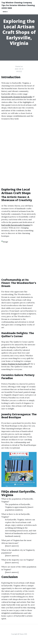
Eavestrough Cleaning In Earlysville (16, 97)
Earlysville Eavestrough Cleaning (15, 225)
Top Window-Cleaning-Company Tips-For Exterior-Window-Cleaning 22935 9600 (18, 5)
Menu (5, 11)
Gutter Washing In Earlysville (14, 364)
